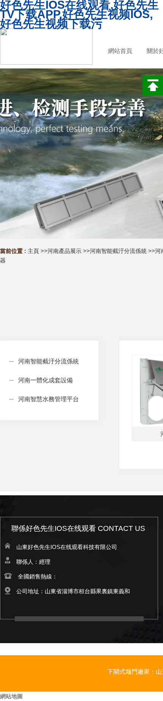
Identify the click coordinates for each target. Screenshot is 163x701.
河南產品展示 (64, 251)
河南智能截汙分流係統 (118, 251)
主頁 (33, 251)
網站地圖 (11, 696)
